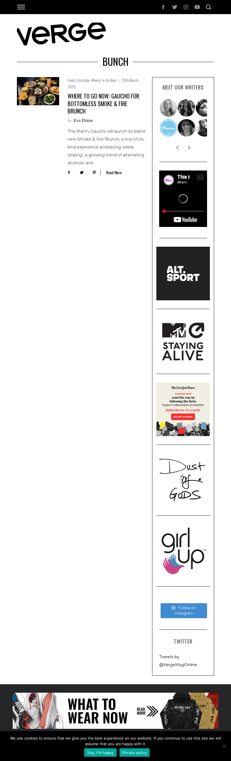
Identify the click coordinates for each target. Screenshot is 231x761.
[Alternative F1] (169, 128)
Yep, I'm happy (100, 752)
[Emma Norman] (169, 108)
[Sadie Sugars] (187, 128)
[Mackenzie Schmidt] (187, 108)
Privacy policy (134, 752)
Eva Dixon (83, 120)
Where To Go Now (103, 80)
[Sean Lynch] (205, 108)
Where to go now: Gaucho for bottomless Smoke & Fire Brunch (103, 103)
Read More (114, 172)
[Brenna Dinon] (205, 128)
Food (71, 80)
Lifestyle (82, 80)
